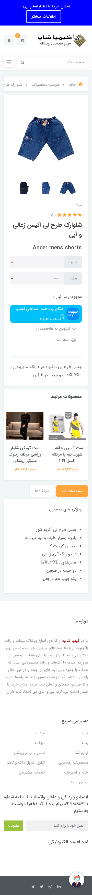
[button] (22, 40)
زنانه (85, 743)
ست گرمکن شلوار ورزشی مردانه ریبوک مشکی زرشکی (25, 454)
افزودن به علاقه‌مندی (53, 328)
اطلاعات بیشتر (43, 16)
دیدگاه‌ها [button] (42, 491)
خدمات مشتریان (32, 772)
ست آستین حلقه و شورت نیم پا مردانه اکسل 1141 (67, 454)
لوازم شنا (81, 753)
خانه (85, 733)
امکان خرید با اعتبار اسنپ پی (46, 6)
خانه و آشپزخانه (76, 772)
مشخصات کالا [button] (72, 491)
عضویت (13, 825)
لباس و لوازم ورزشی (29, 753)
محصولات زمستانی (73, 762)
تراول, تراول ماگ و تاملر (26, 762)
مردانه (40, 733)
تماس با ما (79, 782)
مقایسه (63, 340)
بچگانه (39, 743)
